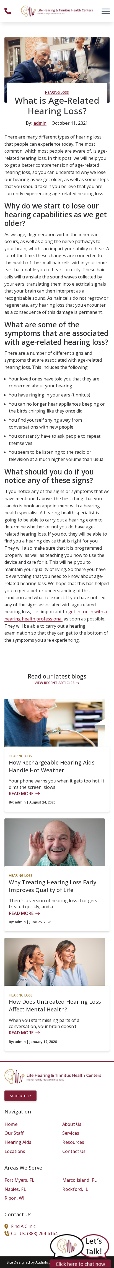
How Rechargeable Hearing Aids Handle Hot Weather (52, 766)
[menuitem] (28, 1124)
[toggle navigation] (105, 11)
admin (39, 123)
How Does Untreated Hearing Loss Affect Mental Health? (55, 1005)
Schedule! (20, 1095)
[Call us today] (7, 11)
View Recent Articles (54, 682)
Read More (21, 793)
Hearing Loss (57, 92)
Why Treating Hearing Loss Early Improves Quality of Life (52, 886)
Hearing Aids (20, 755)
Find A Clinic (23, 1226)
